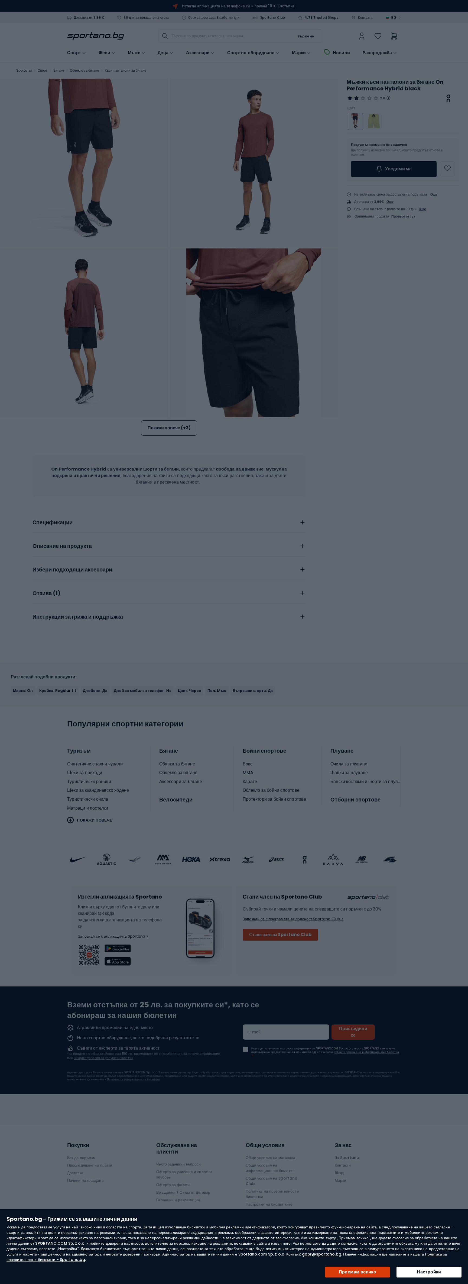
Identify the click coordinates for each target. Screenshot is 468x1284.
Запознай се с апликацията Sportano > (113, 936)
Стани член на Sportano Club (280, 934)
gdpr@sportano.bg (321, 1254)
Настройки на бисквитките (269, 1204)
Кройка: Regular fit (57, 690)
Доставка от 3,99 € (89, 17)
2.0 (382, 98)
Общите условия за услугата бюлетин (103, 1058)
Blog (339, 1173)
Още (434, 194)
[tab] (169, 521)
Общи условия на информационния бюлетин (270, 1167)
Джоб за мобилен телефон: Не (142, 690)
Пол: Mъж (216, 690)
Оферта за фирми (173, 1184)
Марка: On (23, 690)
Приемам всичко (357, 1272)
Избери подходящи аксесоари (72, 569)
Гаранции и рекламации (178, 1200)
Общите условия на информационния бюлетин (366, 1052)
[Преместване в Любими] (447, 168)
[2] (363, 98)
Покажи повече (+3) (169, 428)
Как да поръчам (81, 1157)
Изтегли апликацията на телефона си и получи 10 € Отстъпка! (238, 6)
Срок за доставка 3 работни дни (213, 17)
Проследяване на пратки (89, 1165)
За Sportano (347, 1157)
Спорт (43, 70)
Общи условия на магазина (270, 1157)
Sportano (24, 70)
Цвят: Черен (189, 690)
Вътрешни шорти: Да (253, 690)
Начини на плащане (85, 1180)
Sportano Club (272, 17)
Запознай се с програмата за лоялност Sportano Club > (293, 919)
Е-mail (254, 1032)
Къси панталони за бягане (125, 70)
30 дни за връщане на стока (146, 17)
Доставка (75, 1173)
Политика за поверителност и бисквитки (133, 1079)
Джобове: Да (95, 690)
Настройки (429, 1272)
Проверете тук (403, 216)
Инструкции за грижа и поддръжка (77, 617)
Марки (299, 53)
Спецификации (52, 522)
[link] (362, 36)
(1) (388, 98)
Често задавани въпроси (178, 1164)
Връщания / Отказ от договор (183, 1192)
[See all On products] (448, 98)
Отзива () (46, 593)
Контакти (365, 17)
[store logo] (95, 36)
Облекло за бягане (84, 70)
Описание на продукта (62, 546)
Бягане (58, 70)
